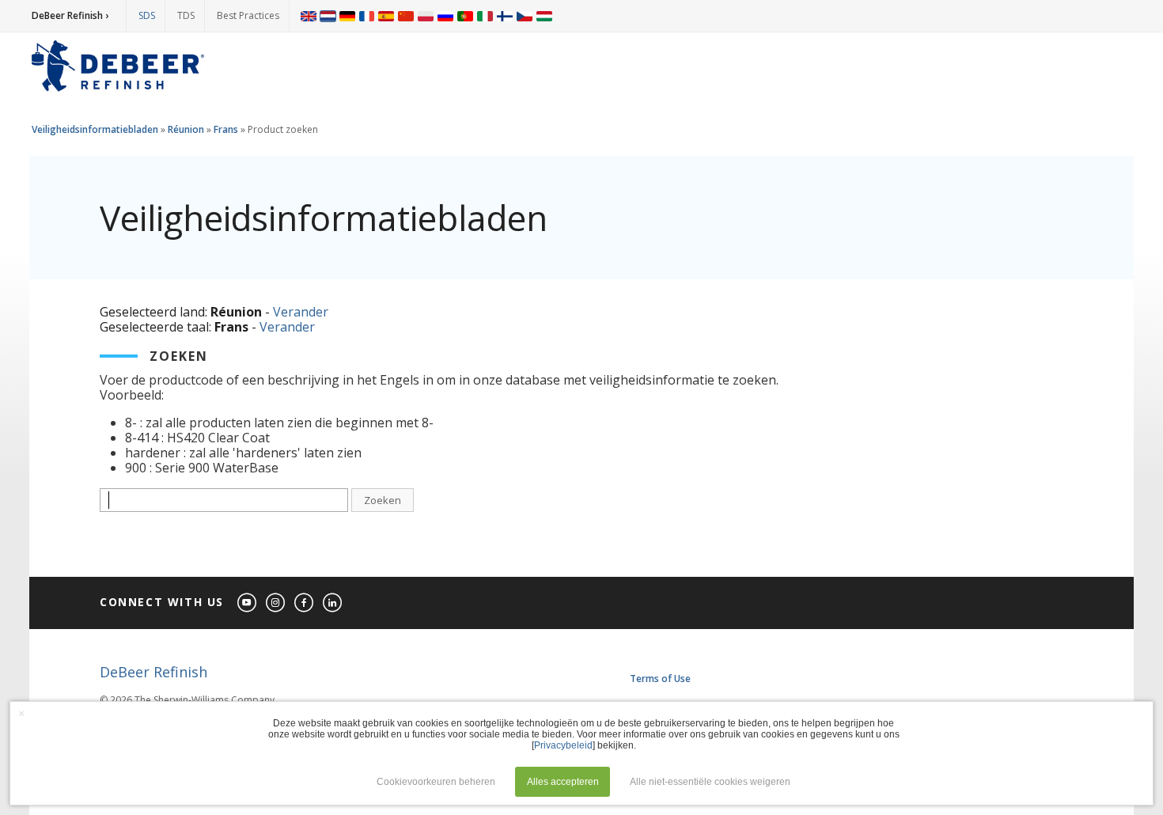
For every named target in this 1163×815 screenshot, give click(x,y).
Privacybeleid (563, 745)
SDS (146, 15)
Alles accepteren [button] (563, 781)
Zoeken (382, 500)
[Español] (386, 16)
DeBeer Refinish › (70, 15)
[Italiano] (485, 16)
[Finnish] (504, 16)
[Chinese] (406, 16)
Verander (300, 311)
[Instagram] (276, 603)
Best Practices (248, 15)
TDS (186, 15)
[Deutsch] (347, 16)
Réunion (186, 129)
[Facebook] (304, 603)
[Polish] (425, 16)
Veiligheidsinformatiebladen (95, 129)
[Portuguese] (465, 16)
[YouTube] (247, 603)
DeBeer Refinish (153, 671)
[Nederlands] (328, 16)
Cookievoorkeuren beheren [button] (436, 781)
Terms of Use (660, 678)
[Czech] (524, 16)
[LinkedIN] (333, 603)
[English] (308, 16)
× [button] (21, 713)
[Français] (367, 16)
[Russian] (445, 16)
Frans (227, 129)
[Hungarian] (544, 16)
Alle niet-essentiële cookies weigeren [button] (710, 781)
